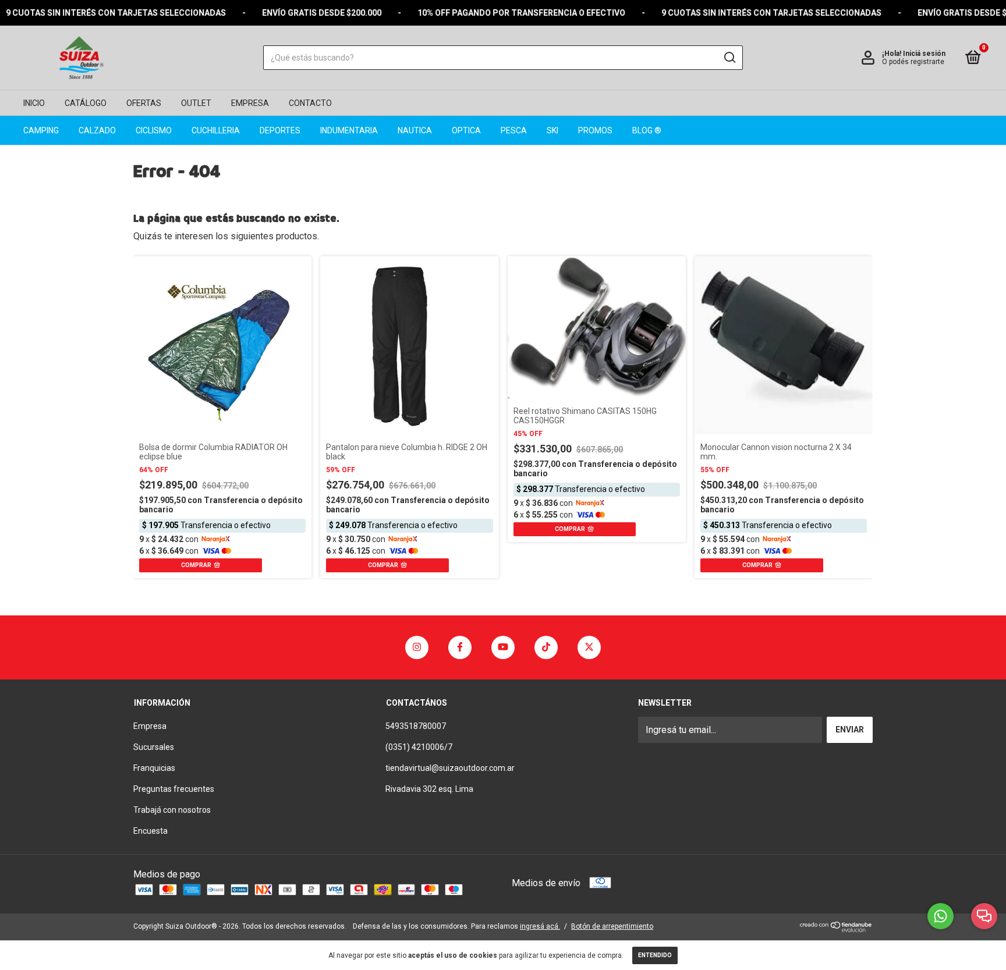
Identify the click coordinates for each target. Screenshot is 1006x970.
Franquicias (154, 768)
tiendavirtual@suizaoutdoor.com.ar (450, 768)
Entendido (655, 955)
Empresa (150, 726)
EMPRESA (250, 103)
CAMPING (41, 130)
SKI (552, 130)
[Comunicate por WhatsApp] (940, 916)
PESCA (514, 130)
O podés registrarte (913, 62)
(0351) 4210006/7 (418, 747)
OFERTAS (143, 103)
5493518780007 (415, 726)
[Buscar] (729, 57)
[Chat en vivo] (984, 916)
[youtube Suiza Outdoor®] (503, 647)
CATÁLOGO (86, 103)
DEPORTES (280, 130)
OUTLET (196, 103)
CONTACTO (310, 103)
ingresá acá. (540, 926)
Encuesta (150, 831)
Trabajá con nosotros (172, 810)
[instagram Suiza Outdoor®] (416, 647)
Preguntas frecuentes (173, 789)
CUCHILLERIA (216, 130)
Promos (595, 130)
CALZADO (97, 130)
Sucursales (153, 747)
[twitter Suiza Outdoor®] (589, 647)
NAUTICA (415, 130)
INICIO (34, 103)
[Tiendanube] (836, 928)
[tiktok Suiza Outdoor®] (546, 647)
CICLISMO (154, 130)
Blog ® (646, 130)
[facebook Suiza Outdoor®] (460, 647)
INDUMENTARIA (349, 130)
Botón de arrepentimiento (612, 926)
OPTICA (466, 130)
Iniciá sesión (924, 53)
